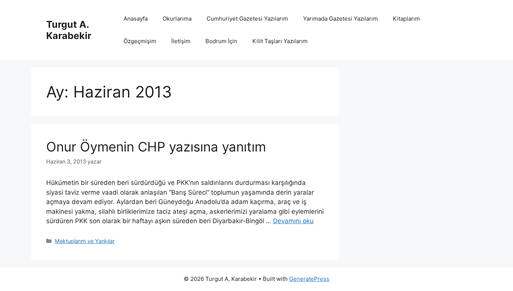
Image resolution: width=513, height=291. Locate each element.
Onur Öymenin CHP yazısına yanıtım (156, 146)
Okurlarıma (177, 18)
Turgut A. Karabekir (68, 30)
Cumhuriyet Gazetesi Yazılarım (247, 18)
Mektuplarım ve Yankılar (85, 241)
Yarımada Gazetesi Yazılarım (340, 18)
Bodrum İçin (221, 41)
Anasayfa (136, 18)
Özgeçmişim (140, 41)
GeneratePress (309, 278)
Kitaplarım (406, 18)
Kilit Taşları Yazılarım (280, 41)
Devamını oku (293, 221)
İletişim (180, 41)
